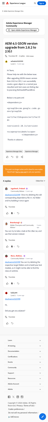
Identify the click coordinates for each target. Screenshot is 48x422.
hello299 (14, 293)
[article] (24, 201)
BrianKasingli (15, 222)
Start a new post (21, 172)
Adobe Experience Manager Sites (14, 11)
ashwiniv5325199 (17, 61)
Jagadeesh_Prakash (18, 188)
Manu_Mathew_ (17, 256)
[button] (12, 56)
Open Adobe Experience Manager (24, 30)
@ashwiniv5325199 (12, 195)
